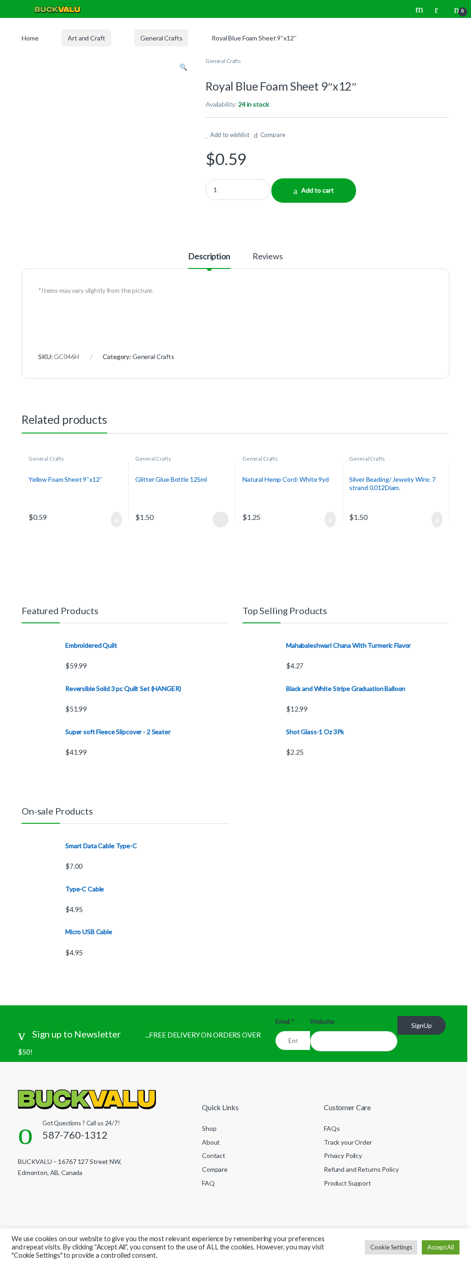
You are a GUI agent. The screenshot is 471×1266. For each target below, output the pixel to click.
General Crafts (161, 38)
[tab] (209, 260)
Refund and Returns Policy (361, 1169)
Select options (218, 519)
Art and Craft (86, 38)
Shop (209, 1128)
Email (285, 1021)
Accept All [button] (440, 1247)
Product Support (347, 1183)
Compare (272, 134)
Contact (213, 1155)
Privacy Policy (343, 1155)
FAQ (208, 1183)
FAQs (331, 1128)
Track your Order (348, 1142)
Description (209, 256)
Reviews (268, 256)
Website (322, 1021)
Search (420, 9)
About (211, 1142)
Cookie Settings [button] (391, 1247)
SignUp (421, 1025)
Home (30, 38)
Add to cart (317, 190)
